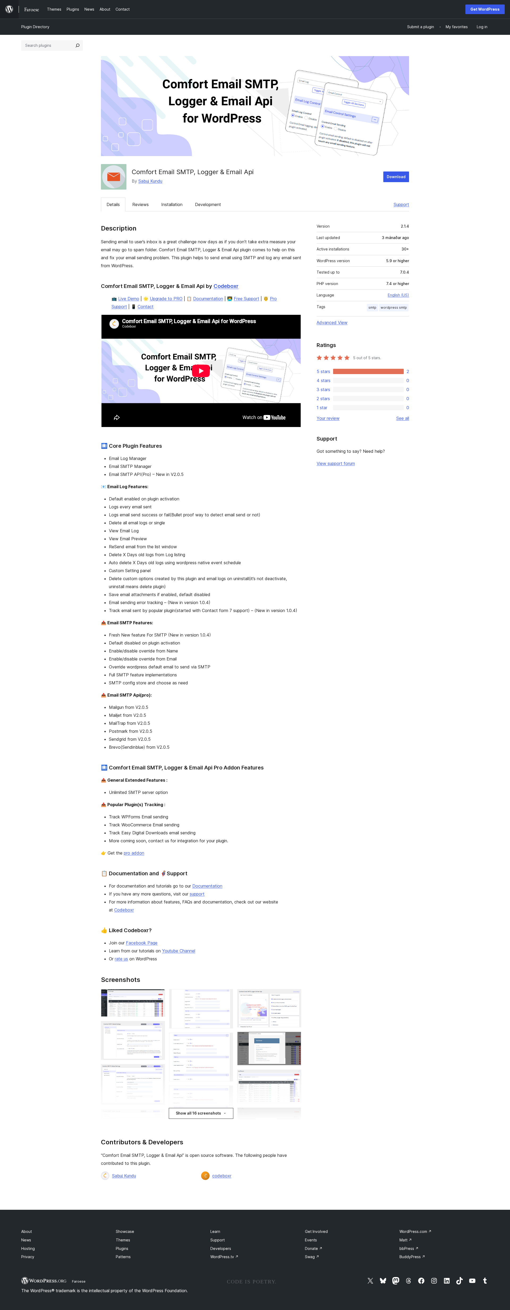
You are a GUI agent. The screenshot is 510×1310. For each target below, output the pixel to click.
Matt (406, 1240)
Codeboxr (226, 286)
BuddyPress (412, 1256)
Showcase (125, 1231)
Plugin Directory (35, 26)
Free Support (246, 298)
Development (208, 204)
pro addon (134, 853)
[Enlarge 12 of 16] (294, 1038)
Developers (220, 1248)
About (26, 1231)
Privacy (27, 1256)
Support (401, 204)
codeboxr (221, 1175)
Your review (328, 418)
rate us (121, 958)
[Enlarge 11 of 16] (294, 996)
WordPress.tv (224, 1256)
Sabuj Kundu (150, 181)
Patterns (123, 1256)
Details (113, 204)
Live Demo (128, 298)
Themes (123, 1240)
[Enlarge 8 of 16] (225, 1092)
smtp (372, 307)
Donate (313, 1248)
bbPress (409, 1248)
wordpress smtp (394, 307)
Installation (171, 204)
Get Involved (316, 1231)
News (26, 1240)
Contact (146, 306)
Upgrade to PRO (166, 298)
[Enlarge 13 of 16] (294, 1076)
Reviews (140, 204)
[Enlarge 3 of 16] (157, 1071)
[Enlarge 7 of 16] (225, 1040)
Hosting (28, 1248)
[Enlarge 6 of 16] (225, 996)
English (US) (398, 295)
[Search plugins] (77, 45)
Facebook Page (142, 942)
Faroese (79, 1281)
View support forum (336, 463)
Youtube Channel (178, 950)
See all (402, 418)
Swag (312, 1256)
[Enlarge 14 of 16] (294, 1114)
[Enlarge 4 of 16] (157, 1116)
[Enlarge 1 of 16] (157, 996)
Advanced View (332, 322)
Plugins (122, 1248)
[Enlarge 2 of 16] (157, 1028)
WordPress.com (416, 1231)
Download (396, 176)
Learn (215, 1231)
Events (311, 1240)
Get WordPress (485, 9)
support (197, 894)
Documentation (208, 298)
